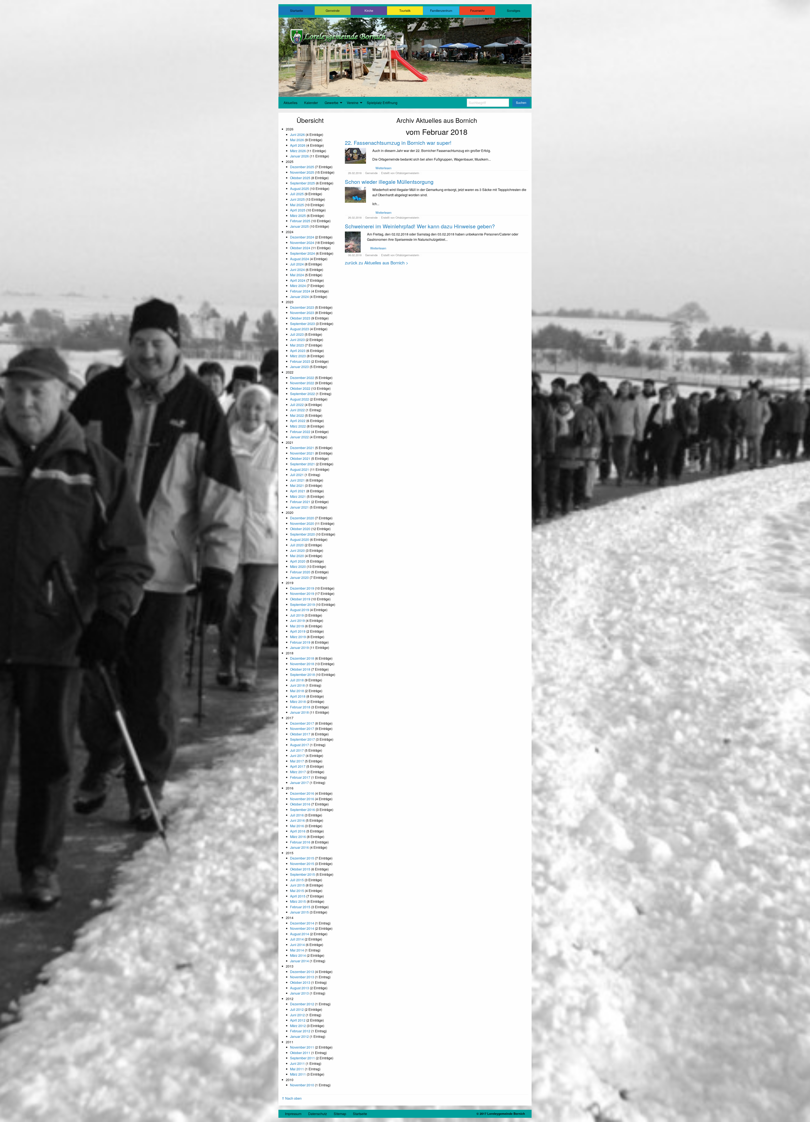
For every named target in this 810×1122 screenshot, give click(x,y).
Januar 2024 (299, 296)
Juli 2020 (297, 545)
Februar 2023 (300, 361)
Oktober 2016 (300, 804)
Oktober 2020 (300, 528)
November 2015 (302, 863)
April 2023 (297, 350)
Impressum (293, 1113)
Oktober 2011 (300, 1052)
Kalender (311, 102)
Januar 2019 (299, 647)
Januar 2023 (299, 366)
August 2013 (299, 987)
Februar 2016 (300, 842)
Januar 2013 (299, 993)
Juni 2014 (297, 944)
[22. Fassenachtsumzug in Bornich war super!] (355, 155)
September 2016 (302, 809)
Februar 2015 (300, 906)
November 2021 (302, 453)
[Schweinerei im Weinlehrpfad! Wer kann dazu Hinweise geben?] (353, 241)
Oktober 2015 (300, 869)
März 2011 (298, 1074)
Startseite (296, 10)
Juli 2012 (297, 1009)
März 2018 (298, 701)
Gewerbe (331, 102)
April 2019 (297, 631)
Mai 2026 (297, 139)
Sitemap (340, 1113)
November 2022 (302, 382)
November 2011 (302, 1047)
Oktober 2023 (300, 318)
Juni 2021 (297, 480)
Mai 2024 (297, 274)
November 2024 (302, 242)
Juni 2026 (297, 134)
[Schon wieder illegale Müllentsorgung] (355, 194)
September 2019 (302, 604)
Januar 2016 (299, 847)
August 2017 (299, 744)
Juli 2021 (297, 474)
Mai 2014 (297, 950)
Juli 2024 (297, 264)
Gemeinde (333, 10)
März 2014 (298, 955)
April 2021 (297, 491)
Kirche (368, 10)
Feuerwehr (477, 10)
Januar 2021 (299, 507)
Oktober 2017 (300, 734)
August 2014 (299, 933)
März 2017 (298, 771)
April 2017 (297, 766)
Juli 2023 (297, 334)
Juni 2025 (297, 199)
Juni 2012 (297, 1014)
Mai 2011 (297, 1069)
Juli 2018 (297, 680)
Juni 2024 (297, 269)
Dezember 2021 (302, 447)
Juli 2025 (297, 193)
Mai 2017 (297, 761)
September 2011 (302, 1058)
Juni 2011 (297, 1063)
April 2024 (297, 280)
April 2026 (297, 145)
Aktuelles (290, 102)
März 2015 (298, 901)
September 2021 (302, 464)
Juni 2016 (297, 820)
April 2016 (297, 831)
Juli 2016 (297, 815)
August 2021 (299, 469)
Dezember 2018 (302, 658)
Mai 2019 (297, 626)
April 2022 (297, 420)
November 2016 (302, 798)
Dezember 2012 (302, 1004)
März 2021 (298, 496)
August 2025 (299, 188)
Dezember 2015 (302, 858)
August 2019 (299, 609)
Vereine (352, 102)
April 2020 (297, 561)
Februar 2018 (300, 707)
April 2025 (297, 210)
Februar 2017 (300, 777)
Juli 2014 (297, 939)
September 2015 (302, 874)
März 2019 (298, 636)
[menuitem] (290, 103)
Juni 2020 (297, 550)
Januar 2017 (299, 782)
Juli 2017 (297, 750)
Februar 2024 (300, 291)
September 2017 (302, 739)
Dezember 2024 (302, 237)
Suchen (521, 102)
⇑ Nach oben (292, 1098)
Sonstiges (513, 10)
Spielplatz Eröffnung (382, 102)
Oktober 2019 (300, 599)
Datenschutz (317, 1113)
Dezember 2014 (302, 923)
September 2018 (302, 674)
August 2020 (299, 539)
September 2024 (302, 253)
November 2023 (302, 312)
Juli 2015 (297, 879)
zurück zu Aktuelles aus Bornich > (376, 263)
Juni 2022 (297, 409)
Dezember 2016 (302, 793)
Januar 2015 (299, 912)
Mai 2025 (297, 204)
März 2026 (298, 150)
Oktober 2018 (300, 669)
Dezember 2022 (302, 377)
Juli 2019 (297, 615)
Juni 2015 (297, 885)
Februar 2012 (300, 1031)
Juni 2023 (297, 339)
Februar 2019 (300, 642)
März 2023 (298, 355)
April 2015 (297, 896)
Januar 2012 (299, 1036)
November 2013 (302, 976)
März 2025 (298, 215)
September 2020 (302, 534)
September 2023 (302, 323)
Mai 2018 (297, 690)
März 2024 (298, 285)
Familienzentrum (441, 10)
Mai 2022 (297, 415)
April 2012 (297, 1020)
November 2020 (302, 523)
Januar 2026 (299, 156)
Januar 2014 (299, 960)
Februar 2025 (300, 220)
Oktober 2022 (300, 388)
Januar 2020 (299, 577)
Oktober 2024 (300, 247)
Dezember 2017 (302, 723)
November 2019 (302, 593)
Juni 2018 (297, 685)
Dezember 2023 (302, 307)
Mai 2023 (297, 345)
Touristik (404, 10)
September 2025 (302, 183)
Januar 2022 (299, 436)
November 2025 (302, 172)
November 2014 (302, 928)
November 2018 (302, 663)
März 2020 (298, 566)
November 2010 (302, 1085)
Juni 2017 (297, 755)
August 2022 (299, 399)
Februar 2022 (300, 431)
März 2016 (298, 836)
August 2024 (299, 258)
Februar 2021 (300, 501)
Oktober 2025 (300, 177)
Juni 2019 (297, 620)
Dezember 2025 (302, 166)
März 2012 (298, 1025)
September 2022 (302, 393)
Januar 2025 (299, 226)
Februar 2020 (300, 572)
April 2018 (297, 696)
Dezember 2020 (302, 518)
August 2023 (299, 328)
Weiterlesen (383, 168)
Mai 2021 (297, 485)
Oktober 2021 (300, 458)
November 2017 (302, 728)
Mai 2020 (297, 555)
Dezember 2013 (302, 971)
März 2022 (298, 426)
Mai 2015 (297, 890)
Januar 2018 (299, 712)
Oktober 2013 (300, 982)
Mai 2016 (297, 825)
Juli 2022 (297, 404)
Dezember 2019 (302, 588)
